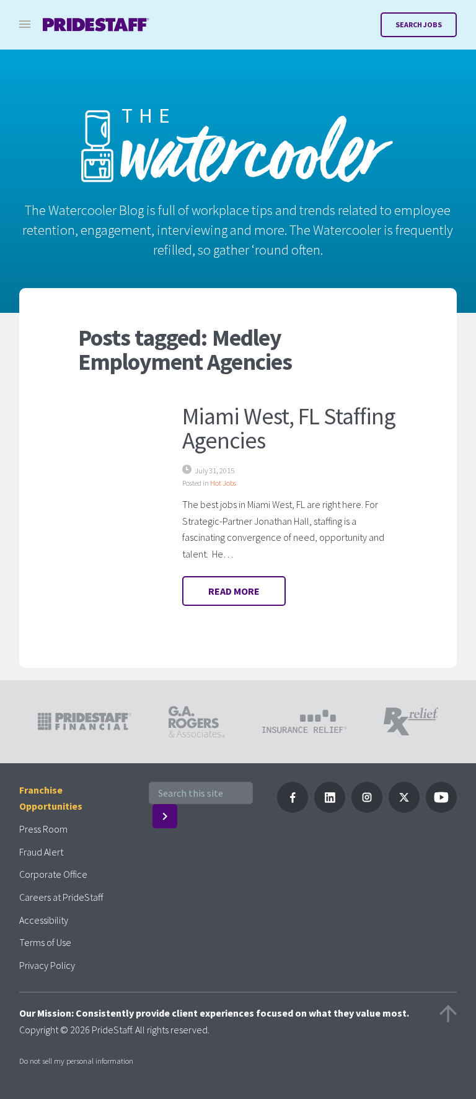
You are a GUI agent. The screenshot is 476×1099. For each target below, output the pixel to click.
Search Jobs (418, 24)
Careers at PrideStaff (61, 897)
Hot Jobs (223, 483)
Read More (234, 591)
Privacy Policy (47, 965)
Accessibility (43, 920)
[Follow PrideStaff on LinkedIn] (329, 809)
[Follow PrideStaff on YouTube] (441, 809)
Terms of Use (45, 942)
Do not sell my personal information (76, 1061)
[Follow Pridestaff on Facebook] (292, 809)
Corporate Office (53, 874)
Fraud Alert (41, 852)
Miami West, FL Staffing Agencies (288, 428)
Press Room (43, 829)
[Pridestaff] (96, 25)
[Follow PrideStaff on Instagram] (366, 809)
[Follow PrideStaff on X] (404, 809)
